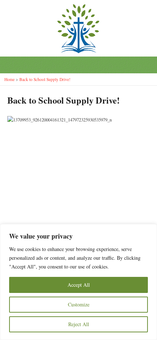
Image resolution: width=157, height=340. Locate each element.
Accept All (79, 284)
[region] (78, 282)
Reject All (78, 324)
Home (9, 79)
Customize (78, 304)
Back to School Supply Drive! (44, 79)
